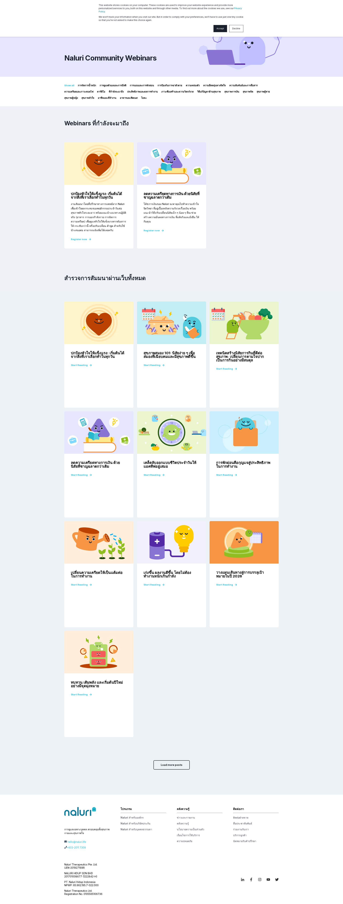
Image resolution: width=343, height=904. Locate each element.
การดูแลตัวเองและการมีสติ (113, 85)
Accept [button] (220, 28)
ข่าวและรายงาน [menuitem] (186, 817)
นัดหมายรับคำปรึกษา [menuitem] (244, 841)
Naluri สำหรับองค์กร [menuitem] (132, 817)
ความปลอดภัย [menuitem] (184, 841)
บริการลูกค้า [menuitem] (240, 835)
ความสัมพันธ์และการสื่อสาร (243, 85)
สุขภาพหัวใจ (87, 97)
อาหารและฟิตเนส (129, 97)
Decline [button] (236, 28)
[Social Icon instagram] (259, 879)
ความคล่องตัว (193, 85)
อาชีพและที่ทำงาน (107, 97)
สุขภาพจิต (248, 91)
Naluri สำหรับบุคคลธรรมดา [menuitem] (136, 829)
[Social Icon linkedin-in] (244, 879)
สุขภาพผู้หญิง (71, 97)
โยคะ (144, 97)
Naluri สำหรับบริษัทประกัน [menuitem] (135, 823)
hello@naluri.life (77, 841)
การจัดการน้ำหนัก (87, 85)
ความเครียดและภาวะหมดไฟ (78, 91)
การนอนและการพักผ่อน (142, 85)
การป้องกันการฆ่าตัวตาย (170, 85)
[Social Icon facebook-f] (251, 879)
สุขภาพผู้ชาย (263, 91)
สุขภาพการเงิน (231, 91)
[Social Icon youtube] (268, 879)
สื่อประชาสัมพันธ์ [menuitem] (242, 823)
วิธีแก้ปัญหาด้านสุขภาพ (209, 91)
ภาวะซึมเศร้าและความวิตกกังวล (177, 91)
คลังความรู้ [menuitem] (183, 823)
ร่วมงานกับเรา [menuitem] (241, 829)
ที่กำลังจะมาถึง (116, 91)
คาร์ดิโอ (101, 91)
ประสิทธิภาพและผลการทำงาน (142, 91)
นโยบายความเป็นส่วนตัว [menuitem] (190, 829)
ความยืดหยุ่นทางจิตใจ (214, 85)
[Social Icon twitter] (276, 879)
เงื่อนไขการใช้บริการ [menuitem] (188, 835)
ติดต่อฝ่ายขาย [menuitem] (240, 817)
